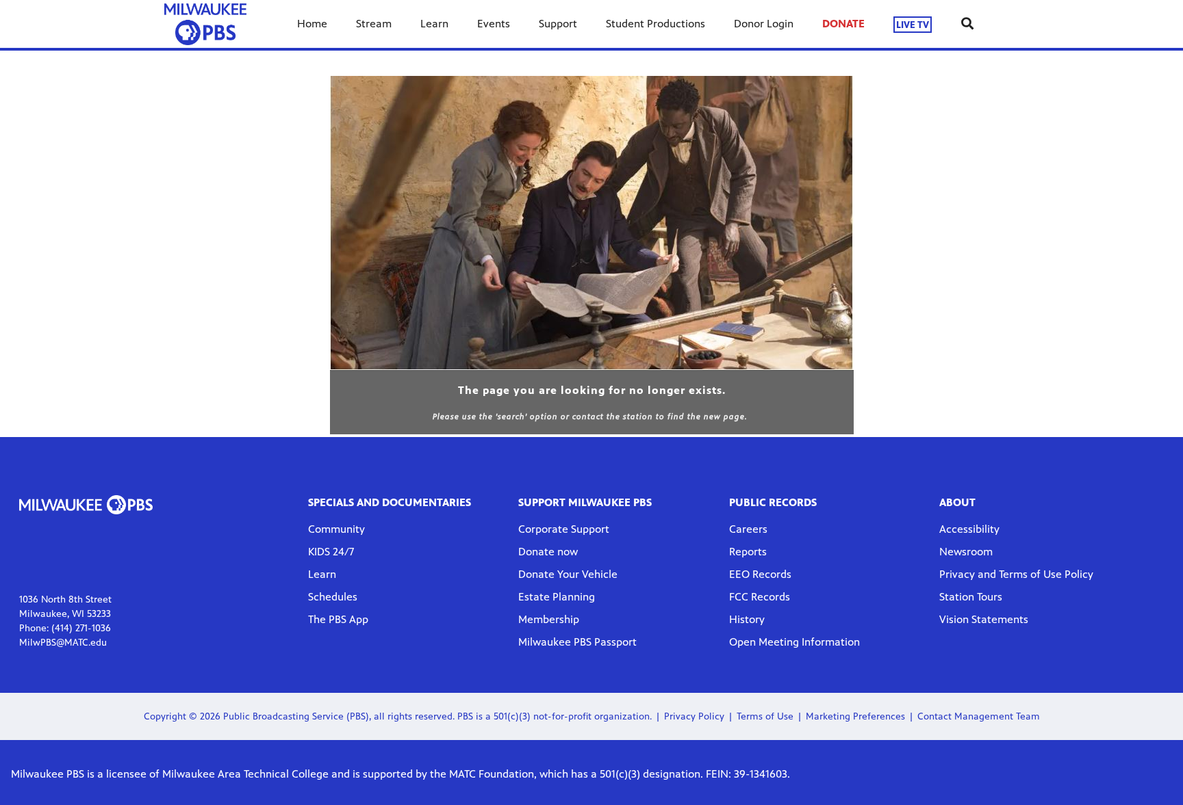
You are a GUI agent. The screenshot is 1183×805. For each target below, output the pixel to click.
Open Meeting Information (794, 641)
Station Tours (970, 596)
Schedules (332, 596)
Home (312, 23)
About (957, 502)
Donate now (548, 551)
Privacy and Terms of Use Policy (1016, 574)
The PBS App (338, 619)
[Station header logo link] (205, 24)
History (747, 619)
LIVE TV (912, 24)
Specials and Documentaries (389, 502)
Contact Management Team (978, 716)
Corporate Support (563, 529)
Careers (748, 529)
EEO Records (760, 574)
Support (558, 23)
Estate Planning (556, 596)
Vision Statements (983, 619)
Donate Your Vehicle (568, 574)
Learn (434, 23)
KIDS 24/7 (331, 551)
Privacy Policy (694, 716)
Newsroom (966, 551)
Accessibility (969, 529)
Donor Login (763, 23)
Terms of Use (765, 716)
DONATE (843, 23)
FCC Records (759, 596)
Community (336, 529)
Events (493, 23)
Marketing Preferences (855, 716)
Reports (748, 551)
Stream (374, 23)
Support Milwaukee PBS (585, 502)
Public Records (773, 502)
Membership (548, 619)
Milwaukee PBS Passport (577, 641)
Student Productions (655, 23)
